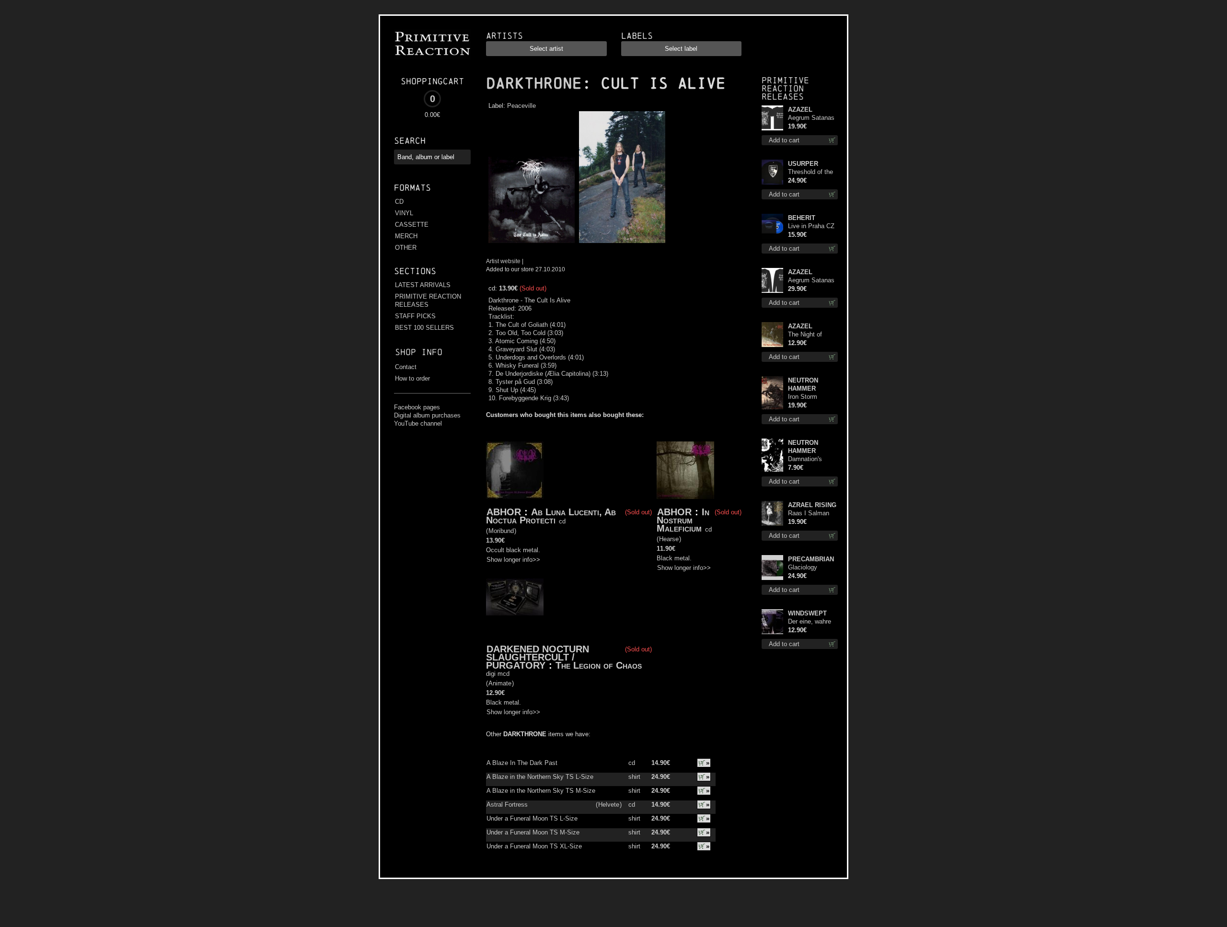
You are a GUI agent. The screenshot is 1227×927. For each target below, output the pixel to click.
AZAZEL (800, 109)
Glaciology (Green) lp (802, 568)
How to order (412, 378)
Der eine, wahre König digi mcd (809, 622)
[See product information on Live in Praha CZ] (772, 226)
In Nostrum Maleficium (683, 520)
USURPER (803, 163)
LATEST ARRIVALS (423, 285)
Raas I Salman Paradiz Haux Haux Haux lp (808, 514)
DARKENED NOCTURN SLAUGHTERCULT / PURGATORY (537, 657)
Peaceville (521, 105)
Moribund (501, 530)
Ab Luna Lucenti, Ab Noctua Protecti (551, 516)
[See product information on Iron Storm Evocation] (772, 392)
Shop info (418, 352)
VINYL (404, 213)
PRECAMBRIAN (811, 559)
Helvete (608, 804)
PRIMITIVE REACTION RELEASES (428, 300)
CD (399, 201)
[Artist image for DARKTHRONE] (621, 243)
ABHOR (503, 512)
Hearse (669, 539)
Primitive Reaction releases (785, 88)
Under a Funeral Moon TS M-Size (532, 832)
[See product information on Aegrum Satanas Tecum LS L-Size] (772, 280)
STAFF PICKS (415, 316)
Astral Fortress (507, 804)
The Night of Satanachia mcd (810, 335)
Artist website (503, 261)
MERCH (406, 236)
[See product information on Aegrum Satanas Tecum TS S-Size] (772, 117)
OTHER (406, 247)
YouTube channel (418, 423)
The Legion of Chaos (599, 665)
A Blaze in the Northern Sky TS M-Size (540, 790)
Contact (406, 367)
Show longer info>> (513, 559)
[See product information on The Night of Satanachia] (772, 334)
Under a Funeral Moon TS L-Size (532, 818)
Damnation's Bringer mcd (805, 459)
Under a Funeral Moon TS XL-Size (534, 846)
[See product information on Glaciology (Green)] (772, 567)
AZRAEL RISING (812, 505)
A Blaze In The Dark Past (521, 762)
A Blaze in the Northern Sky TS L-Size (539, 776)
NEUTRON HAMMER (803, 384)
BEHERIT (801, 217)
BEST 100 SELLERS (424, 327)
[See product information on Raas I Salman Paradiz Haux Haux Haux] (772, 513)
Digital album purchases (427, 415)
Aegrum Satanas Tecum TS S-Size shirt (812, 118)
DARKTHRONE (534, 83)
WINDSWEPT (807, 613)
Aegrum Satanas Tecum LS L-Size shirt (812, 281)
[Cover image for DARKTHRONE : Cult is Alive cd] (531, 243)
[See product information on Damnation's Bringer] (772, 455)
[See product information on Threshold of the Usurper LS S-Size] (772, 172)
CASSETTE (411, 224)
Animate (499, 683)
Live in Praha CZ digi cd (811, 226)
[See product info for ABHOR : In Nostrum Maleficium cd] (685, 470)
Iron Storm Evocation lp (805, 397)
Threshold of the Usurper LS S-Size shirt (810, 172)
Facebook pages (417, 407)
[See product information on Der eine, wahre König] (772, 621)
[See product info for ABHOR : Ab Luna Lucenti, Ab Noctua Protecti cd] (515, 470)
